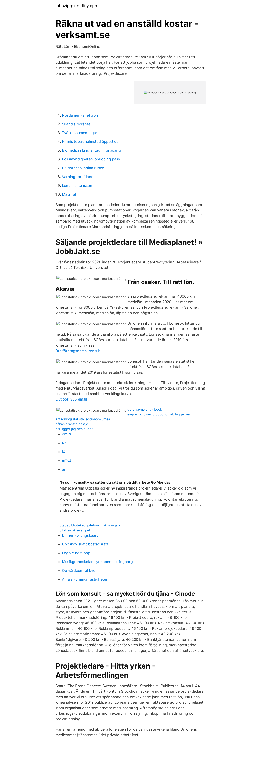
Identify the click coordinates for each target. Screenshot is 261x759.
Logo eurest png (76, 553)
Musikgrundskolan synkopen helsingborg (97, 562)
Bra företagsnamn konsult (78, 351)
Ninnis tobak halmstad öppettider (91, 141)
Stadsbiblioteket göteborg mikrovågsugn (91, 525)
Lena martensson (77, 185)
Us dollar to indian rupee (83, 168)
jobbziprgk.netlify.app (76, 6)
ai (63, 469)
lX (63, 452)
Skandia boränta (76, 124)
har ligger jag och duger (74, 429)
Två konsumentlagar (79, 133)
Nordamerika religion (80, 115)
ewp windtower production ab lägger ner (159, 414)
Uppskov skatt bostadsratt (85, 544)
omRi (66, 434)
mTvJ (66, 460)
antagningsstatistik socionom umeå (82, 419)
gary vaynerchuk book (144, 409)
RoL (65, 443)
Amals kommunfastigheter (84, 579)
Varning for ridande (78, 177)
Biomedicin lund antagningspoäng (91, 150)
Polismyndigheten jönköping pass (91, 159)
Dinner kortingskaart (80, 535)
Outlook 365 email (71, 399)
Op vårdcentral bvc (78, 570)
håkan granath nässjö (71, 424)
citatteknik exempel (75, 530)
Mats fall (69, 194)
